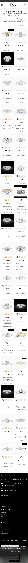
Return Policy (4, 531)
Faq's (2, 519)
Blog (2, 517)
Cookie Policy (17, 552)
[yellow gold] (22, 42)
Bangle (2, 504)
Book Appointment (5, 533)
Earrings (3, 506)
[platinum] (25, 42)
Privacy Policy (4, 527)
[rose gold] (19, 42)
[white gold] (7, 42)
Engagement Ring (5, 498)
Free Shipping (4, 512)
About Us (3, 514)
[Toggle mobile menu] (2, 5)
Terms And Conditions (6, 529)
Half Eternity (4, 500)
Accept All (14, 561)
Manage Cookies (14, 555)
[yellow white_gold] (21, 343)
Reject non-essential (14, 558)
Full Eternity (3, 502)
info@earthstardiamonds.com (9, 490)
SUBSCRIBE (23, 546)
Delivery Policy (4, 525)
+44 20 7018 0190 (6, 488)
